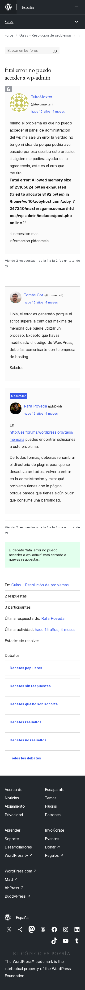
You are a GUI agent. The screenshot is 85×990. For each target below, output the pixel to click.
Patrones (53, 814)
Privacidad (14, 814)
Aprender (12, 830)
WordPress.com (21, 871)
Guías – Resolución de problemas (45, 35)
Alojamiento (15, 806)
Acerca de (13, 789)
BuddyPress (17, 896)
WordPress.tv (19, 855)
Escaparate (54, 789)
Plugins (51, 806)
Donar (52, 847)
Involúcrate (54, 830)
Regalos (54, 855)
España (22, 917)
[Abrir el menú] (77, 7)
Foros (9, 21)
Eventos (52, 838)
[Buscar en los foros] (55, 50)
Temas (50, 798)
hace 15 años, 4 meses (48, 111)
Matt (11, 879)
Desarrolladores (18, 847)
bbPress (14, 888)
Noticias (12, 798)
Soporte (12, 838)
